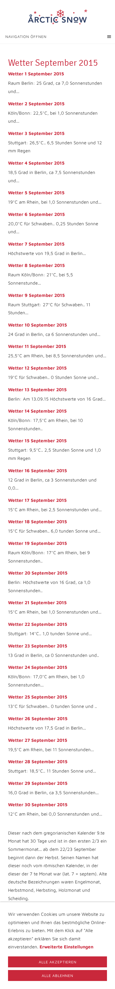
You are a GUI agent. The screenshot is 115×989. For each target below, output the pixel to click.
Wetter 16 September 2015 (37, 470)
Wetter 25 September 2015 (37, 697)
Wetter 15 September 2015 (37, 440)
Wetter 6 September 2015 (36, 214)
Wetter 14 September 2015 (37, 411)
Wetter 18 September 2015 (37, 521)
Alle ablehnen (57, 975)
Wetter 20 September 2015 (37, 573)
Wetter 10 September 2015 (37, 325)
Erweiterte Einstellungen (66, 946)
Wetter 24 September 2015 (37, 667)
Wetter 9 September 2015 (36, 295)
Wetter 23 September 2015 (37, 646)
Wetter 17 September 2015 (37, 500)
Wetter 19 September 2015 (37, 543)
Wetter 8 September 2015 (36, 265)
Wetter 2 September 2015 (36, 103)
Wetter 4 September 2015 (36, 163)
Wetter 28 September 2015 (37, 761)
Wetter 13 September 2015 (37, 389)
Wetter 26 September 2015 (37, 718)
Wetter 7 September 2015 (36, 244)
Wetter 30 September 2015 (37, 804)
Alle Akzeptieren (57, 962)
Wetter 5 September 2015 (36, 192)
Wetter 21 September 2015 (37, 602)
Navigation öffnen (26, 36)
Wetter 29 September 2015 (37, 783)
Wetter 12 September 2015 (37, 368)
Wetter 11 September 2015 (37, 346)
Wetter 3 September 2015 (36, 133)
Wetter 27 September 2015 (37, 740)
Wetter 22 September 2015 (37, 624)
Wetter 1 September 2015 (36, 73)
